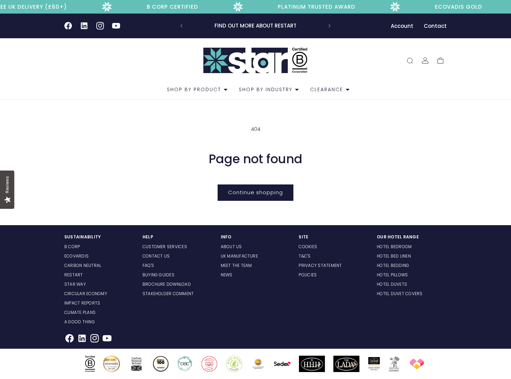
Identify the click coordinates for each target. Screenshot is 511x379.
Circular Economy (85, 294)
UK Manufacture (239, 256)
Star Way (75, 284)
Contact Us (156, 256)
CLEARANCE (326, 89)
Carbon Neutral (82, 265)
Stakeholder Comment (168, 294)
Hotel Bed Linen (394, 256)
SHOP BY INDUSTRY (265, 89)
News (227, 275)
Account (402, 26)
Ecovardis (76, 256)
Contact (435, 26)
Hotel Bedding (393, 265)
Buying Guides (159, 275)
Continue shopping (255, 192)
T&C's (304, 256)
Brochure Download (167, 284)
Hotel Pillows (392, 275)
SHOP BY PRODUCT (194, 89)
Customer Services (165, 247)
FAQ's (148, 265)
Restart (73, 275)
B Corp (72, 247)
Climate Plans (80, 312)
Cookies (308, 247)
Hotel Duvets (392, 284)
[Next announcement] (329, 25)
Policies (308, 275)
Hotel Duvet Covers (399, 294)
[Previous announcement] (181, 25)
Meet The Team (236, 265)
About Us (231, 247)
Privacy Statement (320, 265)
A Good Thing (79, 322)
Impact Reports (82, 303)
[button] (194, 89)
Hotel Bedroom (394, 247)
